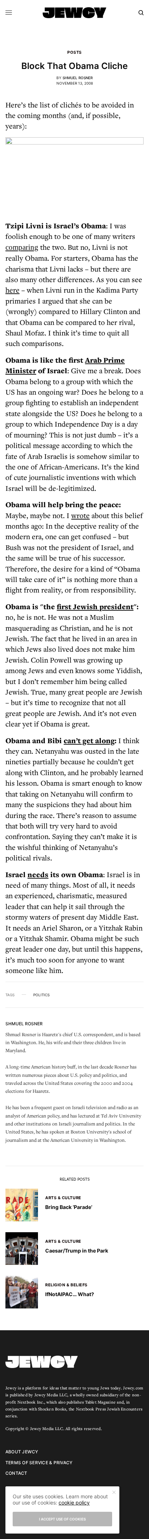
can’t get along (89, 740)
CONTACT (16, 1473)
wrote (80, 515)
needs (37, 874)
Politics (41, 995)
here (12, 290)
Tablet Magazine (100, 1402)
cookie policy (74, 1502)
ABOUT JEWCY (21, 1451)
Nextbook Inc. (30, 1402)
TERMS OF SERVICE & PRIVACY (38, 1462)
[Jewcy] (74, 12)
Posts (74, 52)
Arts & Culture (63, 1197)
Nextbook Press (91, 1409)
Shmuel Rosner (78, 78)
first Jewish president (95, 606)
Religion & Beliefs (66, 1284)
